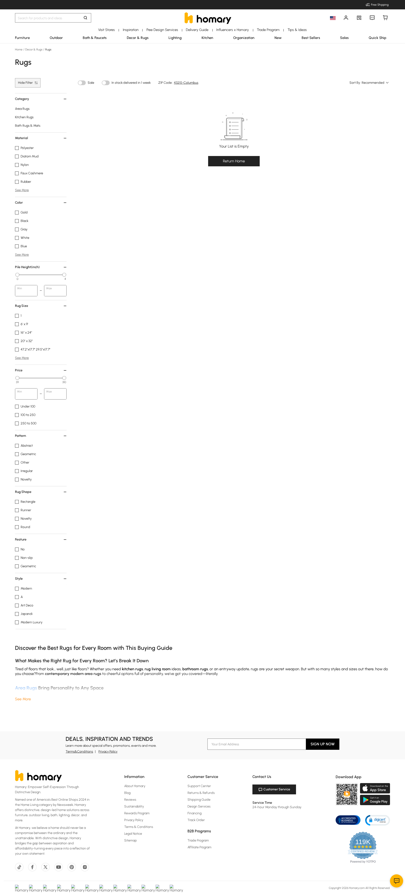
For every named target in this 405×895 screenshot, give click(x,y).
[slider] (17, 275)
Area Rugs (22, 109)
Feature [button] (20, 539)
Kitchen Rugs (24, 117)
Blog (127, 793)
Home (19, 49)
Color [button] (19, 203)
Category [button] (22, 99)
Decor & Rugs (34, 49)
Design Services (199, 806)
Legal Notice (133, 834)
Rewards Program (137, 813)
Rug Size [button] (21, 306)
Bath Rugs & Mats (27, 126)
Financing (195, 813)
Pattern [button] (20, 436)
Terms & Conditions (138, 827)
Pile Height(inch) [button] (27, 267)
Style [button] (19, 579)
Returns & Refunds (201, 793)
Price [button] (18, 370)
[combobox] (375, 82)
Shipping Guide (199, 800)
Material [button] (21, 138)
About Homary (134, 786)
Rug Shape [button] (23, 492)
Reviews (130, 800)
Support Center (199, 786)
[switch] (82, 82)
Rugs (48, 49)
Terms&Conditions (79, 752)
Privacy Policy (107, 752)
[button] (377, 820)
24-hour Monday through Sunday (276, 807)
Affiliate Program (199, 847)
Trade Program (198, 840)
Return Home (234, 161)
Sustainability (134, 806)
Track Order (196, 820)
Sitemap (130, 840)
